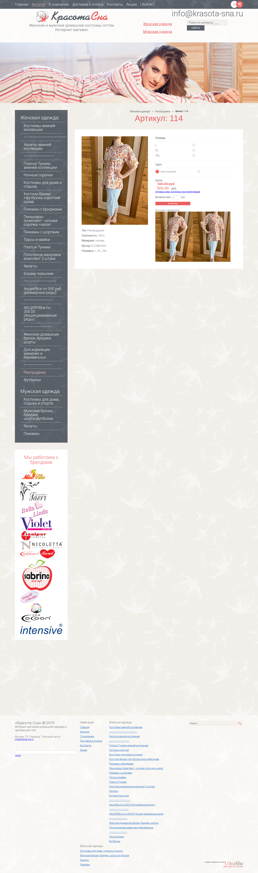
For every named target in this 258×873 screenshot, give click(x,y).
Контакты (115, 4)
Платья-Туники (37, 247)
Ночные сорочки (38, 175)
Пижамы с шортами (41, 232)
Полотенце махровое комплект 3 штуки (42, 256)
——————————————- (45, 137)
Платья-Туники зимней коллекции (40, 165)
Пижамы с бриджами (43, 209)
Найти (18, 755)
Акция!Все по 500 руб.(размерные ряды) (43, 290)
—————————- (38, 327)
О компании (59, 4)
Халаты (30, 266)
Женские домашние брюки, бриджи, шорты (41, 338)
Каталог (38, 4)
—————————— (39, 300)
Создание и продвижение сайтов (214, 862)
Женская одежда (140, 111)
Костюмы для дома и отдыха (43, 184)
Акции (131, 4)
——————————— (40, 281)
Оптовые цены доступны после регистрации (177, 192)
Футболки (32, 380)
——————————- (39, 156)
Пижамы (31, 433)
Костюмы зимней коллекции (39, 128)
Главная (21, 4)
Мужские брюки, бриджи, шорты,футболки (104, 855)
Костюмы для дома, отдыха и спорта (41, 401)
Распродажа (35, 372)
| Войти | (147, 4)
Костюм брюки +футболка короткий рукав (42, 198)
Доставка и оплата (87, 4)
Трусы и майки (37, 239)
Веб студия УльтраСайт (233, 867)
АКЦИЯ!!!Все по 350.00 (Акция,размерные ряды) (40, 313)
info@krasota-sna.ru (24, 739)
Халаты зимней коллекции (37, 146)
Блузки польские (39, 273)
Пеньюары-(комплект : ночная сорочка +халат (40, 221)
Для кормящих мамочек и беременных (37, 353)
